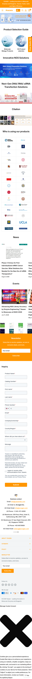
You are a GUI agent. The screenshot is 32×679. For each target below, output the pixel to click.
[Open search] (22, 10)
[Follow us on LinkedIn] (15, 585)
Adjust (10, 677)
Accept (2, 677)
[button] (18, 10)
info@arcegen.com (21, 508)
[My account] (26, 10)
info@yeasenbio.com (18, 501)
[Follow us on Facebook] (3, 585)
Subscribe (16, 356)
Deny (6, 677)
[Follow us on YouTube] (12, 585)
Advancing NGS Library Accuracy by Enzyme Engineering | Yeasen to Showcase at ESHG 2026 (14, 309)
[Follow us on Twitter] (6, 585)
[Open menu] (2, 10)
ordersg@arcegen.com (21, 529)
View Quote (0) (30, 44)
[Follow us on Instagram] (9, 585)
